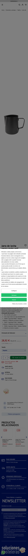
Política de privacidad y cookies (19, 304)
